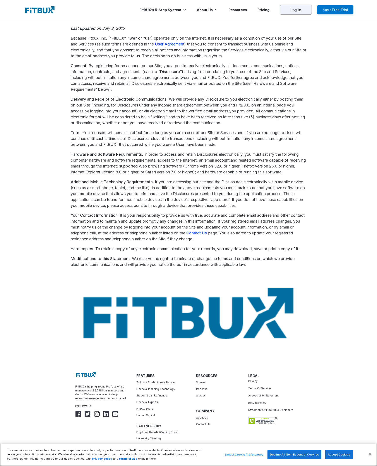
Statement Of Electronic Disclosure (270, 410)
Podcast (201, 389)
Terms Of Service (259, 388)
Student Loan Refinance (152, 395)
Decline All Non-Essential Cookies (294, 454)
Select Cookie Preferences (244, 454)
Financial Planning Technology (155, 389)
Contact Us (196, 233)
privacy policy (102, 458)
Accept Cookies (339, 454)
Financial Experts (147, 402)
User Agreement (169, 44)
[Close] (370, 454)
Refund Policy (257, 402)
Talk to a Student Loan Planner (155, 382)
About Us (202, 417)
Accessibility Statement (263, 395)
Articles (201, 395)
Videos (200, 382)
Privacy (253, 381)
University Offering (148, 438)
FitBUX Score (144, 408)
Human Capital (145, 415)
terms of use (128, 458)
